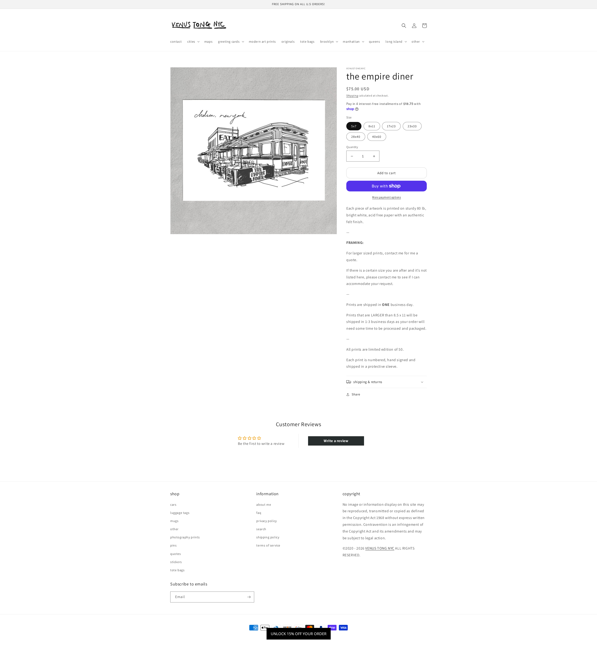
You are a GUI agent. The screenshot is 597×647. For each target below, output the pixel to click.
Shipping (352, 95)
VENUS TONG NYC (379, 548)
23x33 (412, 126)
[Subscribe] (249, 597)
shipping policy (267, 537)
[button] (192, 41)
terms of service (268, 545)
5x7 (354, 126)
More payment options (386, 197)
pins (173, 545)
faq (258, 513)
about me (263, 504)
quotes (175, 554)
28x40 (355, 137)
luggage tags (179, 513)
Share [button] (356, 394)
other (174, 529)
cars (173, 504)
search (261, 529)
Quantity (352, 147)
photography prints (185, 537)
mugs (174, 521)
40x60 (376, 137)
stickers (176, 562)
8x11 (371, 126)
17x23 (391, 126)
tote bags (177, 570)
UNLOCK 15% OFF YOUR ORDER (298, 633)
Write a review (336, 440)
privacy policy (266, 521)
